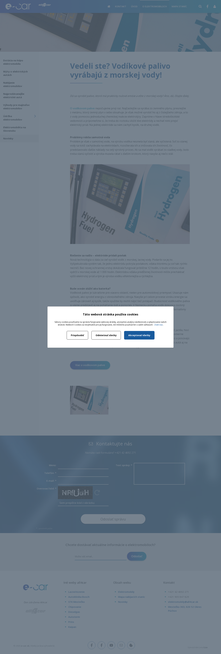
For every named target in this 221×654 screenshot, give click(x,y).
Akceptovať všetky (139, 335)
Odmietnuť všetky (106, 335)
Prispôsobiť (77, 335)
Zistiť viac (158, 324)
